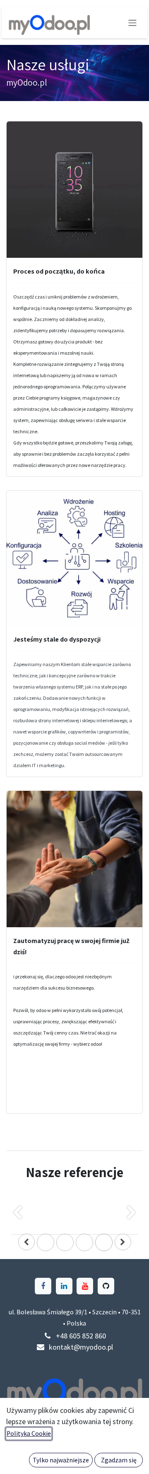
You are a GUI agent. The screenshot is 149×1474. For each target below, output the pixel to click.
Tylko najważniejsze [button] (61, 1460)
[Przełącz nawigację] (132, 22)
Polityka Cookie (29, 1433)
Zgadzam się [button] (119, 1460)
